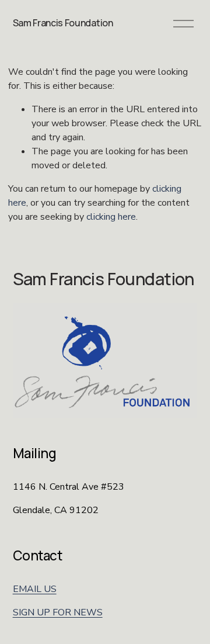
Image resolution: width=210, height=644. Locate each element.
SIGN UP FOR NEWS (58, 612)
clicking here (111, 216)
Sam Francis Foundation (63, 22)
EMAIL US (35, 589)
